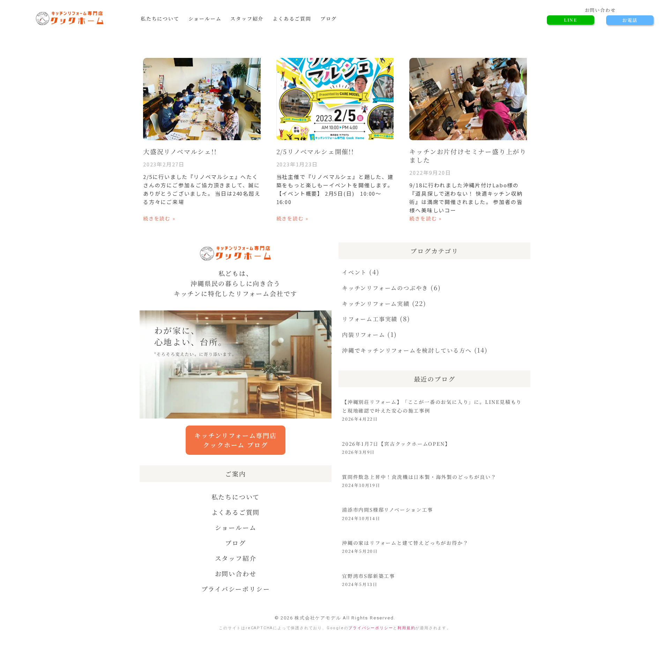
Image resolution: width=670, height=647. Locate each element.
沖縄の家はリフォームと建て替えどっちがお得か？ (405, 542)
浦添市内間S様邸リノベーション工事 (387, 509)
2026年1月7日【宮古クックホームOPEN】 (396, 443)
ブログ (328, 18)
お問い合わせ (235, 573)
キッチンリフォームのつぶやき (385, 288)
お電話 (630, 20)
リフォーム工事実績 (369, 319)
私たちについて (160, 18)
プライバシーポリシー (235, 588)
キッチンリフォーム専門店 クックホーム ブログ (235, 440)
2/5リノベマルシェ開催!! (315, 151)
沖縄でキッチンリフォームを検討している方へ (407, 350)
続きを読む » (159, 218)
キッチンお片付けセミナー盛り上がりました (468, 155)
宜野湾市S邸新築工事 (368, 575)
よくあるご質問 (292, 18)
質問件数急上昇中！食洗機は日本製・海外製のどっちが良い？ (419, 476)
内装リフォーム (363, 335)
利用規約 (406, 628)
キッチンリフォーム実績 (376, 304)
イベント (354, 272)
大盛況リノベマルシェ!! (180, 151)
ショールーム (205, 18)
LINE (570, 20)
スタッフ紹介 (246, 18)
